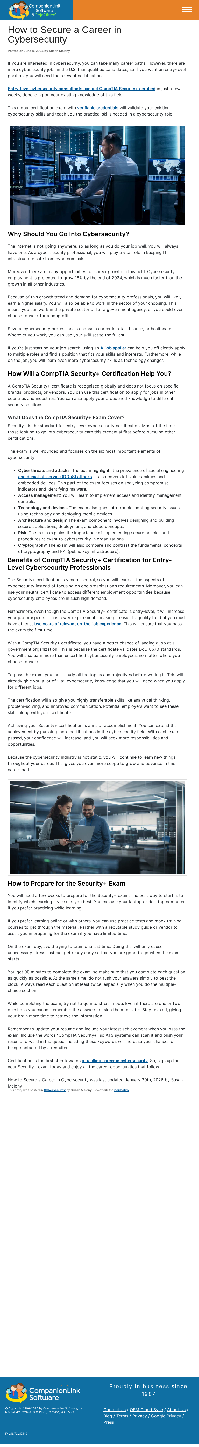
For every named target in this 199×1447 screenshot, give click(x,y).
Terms (122, 1415)
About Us (176, 1409)
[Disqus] (97, 1171)
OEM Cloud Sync (146, 1409)
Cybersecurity (55, 1090)
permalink (121, 1090)
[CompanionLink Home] (36, 10)
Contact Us (114, 1409)
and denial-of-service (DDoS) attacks (55, 476)
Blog (107, 1415)
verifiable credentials (97, 107)
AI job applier (113, 347)
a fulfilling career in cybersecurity (115, 1060)
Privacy (139, 1415)
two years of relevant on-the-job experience (77, 623)
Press (108, 1422)
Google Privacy (166, 1415)
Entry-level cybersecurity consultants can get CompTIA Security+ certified (81, 88)
